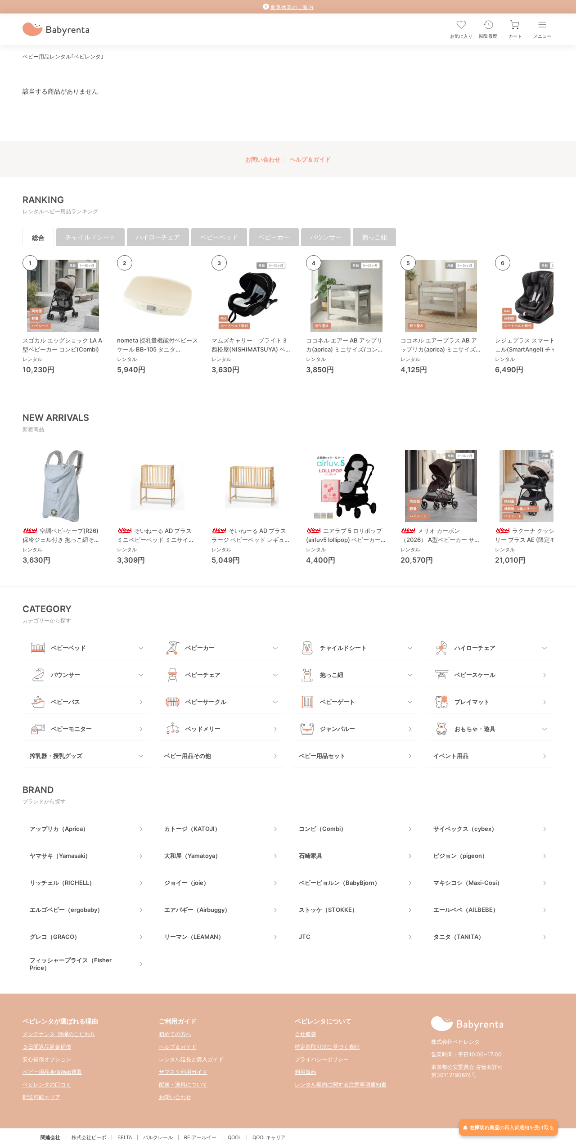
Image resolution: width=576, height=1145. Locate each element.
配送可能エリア (41, 1097)
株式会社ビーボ (89, 1137)
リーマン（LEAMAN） (194, 936)
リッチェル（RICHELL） (62, 882)
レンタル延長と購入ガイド (191, 1059)
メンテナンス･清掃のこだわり (58, 1034)
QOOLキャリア (269, 1137)
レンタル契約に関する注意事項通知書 (341, 1084)
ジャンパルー (337, 728)
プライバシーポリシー (322, 1059)
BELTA (124, 1137)
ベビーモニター (71, 728)
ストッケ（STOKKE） (328, 909)
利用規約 (305, 1071)
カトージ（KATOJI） (192, 828)
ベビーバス (65, 701)
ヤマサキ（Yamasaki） (60, 855)
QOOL (234, 1137)
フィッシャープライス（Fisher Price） (71, 963)
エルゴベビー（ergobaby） (66, 909)
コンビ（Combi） (322, 828)
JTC (304, 936)
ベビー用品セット (322, 755)
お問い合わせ (262, 159)
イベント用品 (450, 755)
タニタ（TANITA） (458, 936)
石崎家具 (310, 855)
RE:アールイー (200, 1137)
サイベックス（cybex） (465, 828)
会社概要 (305, 1034)
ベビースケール (474, 674)
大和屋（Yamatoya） (192, 855)
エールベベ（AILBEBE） (466, 909)
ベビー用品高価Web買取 (52, 1071)
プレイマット (472, 701)
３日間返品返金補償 (46, 1046)
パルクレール (158, 1137)
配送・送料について (183, 1084)
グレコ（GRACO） (55, 936)
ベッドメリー (202, 728)
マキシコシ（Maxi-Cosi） (468, 882)
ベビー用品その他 (187, 755)
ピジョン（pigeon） (460, 855)
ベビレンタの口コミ (46, 1084)
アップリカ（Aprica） (59, 828)
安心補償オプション (46, 1059)
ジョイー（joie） (186, 882)
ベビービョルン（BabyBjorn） (339, 882)
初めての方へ (175, 1034)
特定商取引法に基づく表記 (327, 1046)
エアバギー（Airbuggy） (197, 909)
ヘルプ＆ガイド (310, 159)
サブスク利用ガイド (183, 1071)
